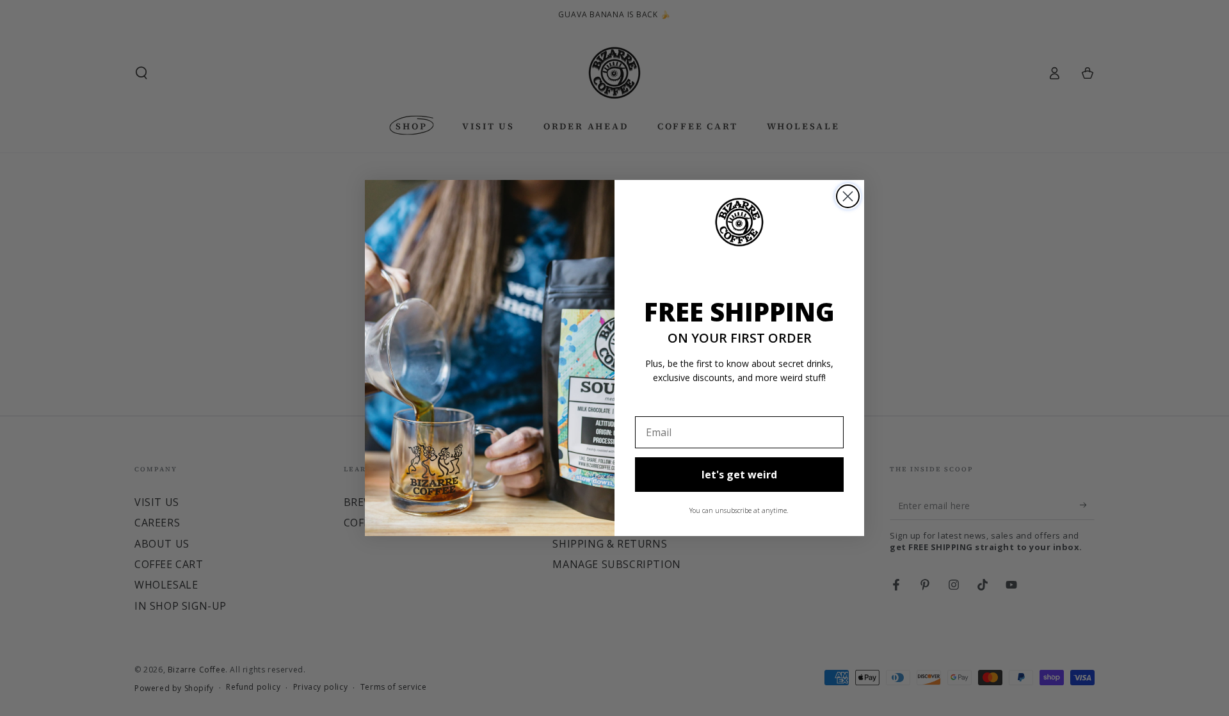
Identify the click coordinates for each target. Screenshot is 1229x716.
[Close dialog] (848, 196)
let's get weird (739, 475)
